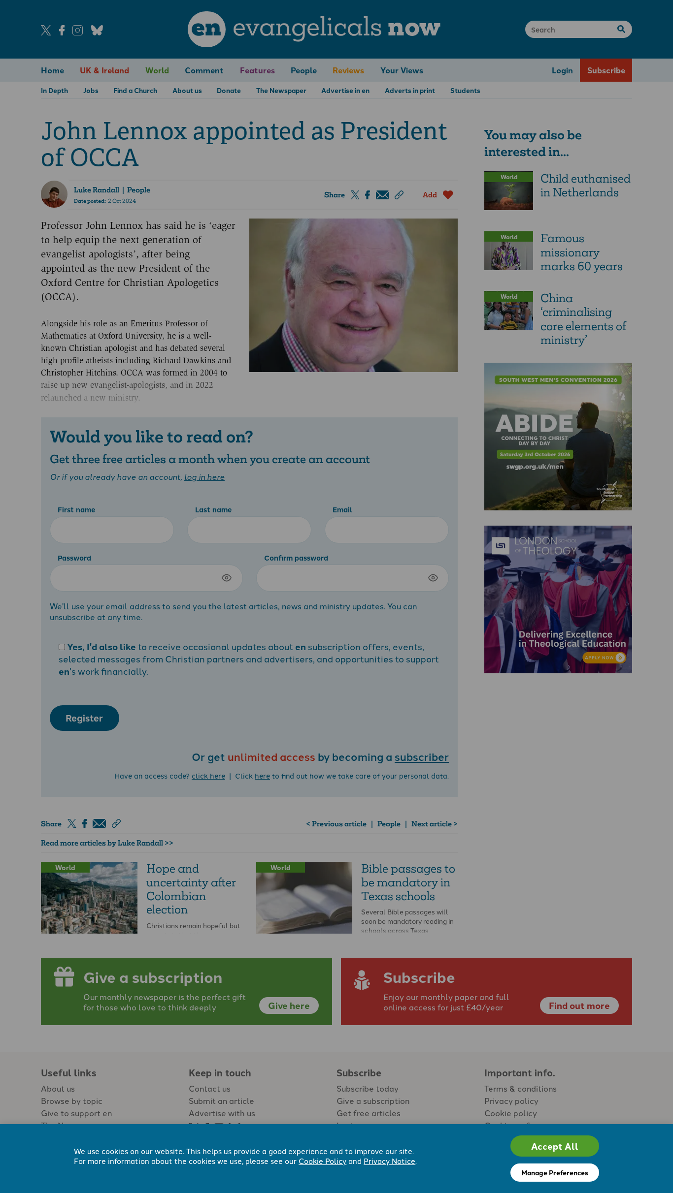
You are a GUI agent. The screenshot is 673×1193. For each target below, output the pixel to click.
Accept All (554, 1146)
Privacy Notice (389, 1161)
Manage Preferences (554, 1172)
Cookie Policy (322, 1161)
